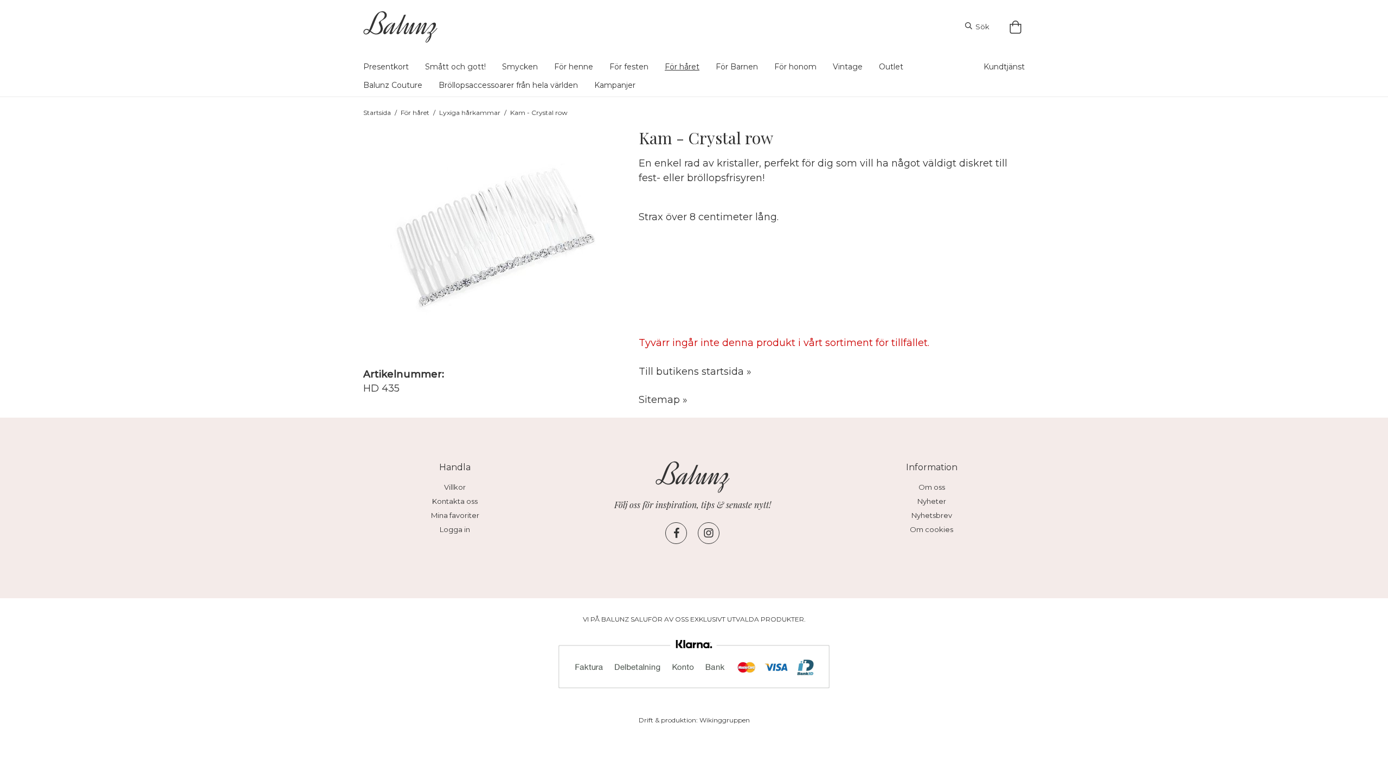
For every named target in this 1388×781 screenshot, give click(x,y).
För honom (795, 67)
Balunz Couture (392, 85)
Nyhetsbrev (931, 515)
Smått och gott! (455, 67)
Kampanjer (614, 85)
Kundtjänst (1004, 67)
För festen (628, 67)
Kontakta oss (455, 501)
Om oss (931, 487)
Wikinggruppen (724, 720)
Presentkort (386, 67)
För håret (682, 67)
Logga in (455, 529)
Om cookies (931, 529)
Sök (980, 26)
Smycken (520, 67)
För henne (573, 67)
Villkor (455, 487)
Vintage (848, 67)
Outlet (891, 67)
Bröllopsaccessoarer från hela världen (508, 85)
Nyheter (931, 501)
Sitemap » (663, 400)
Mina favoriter (455, 515)
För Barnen (737, 67)
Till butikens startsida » (695, 371)
